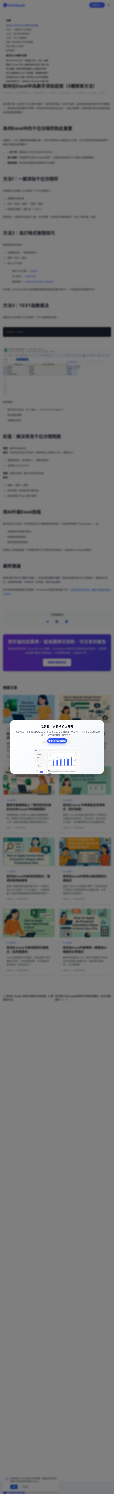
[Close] (105, 717)
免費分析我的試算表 (57, 741)
